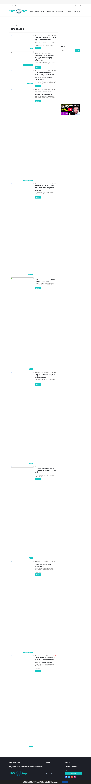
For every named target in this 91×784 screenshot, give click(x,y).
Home (13, 25)
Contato (28, 5)
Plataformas (68, 11)
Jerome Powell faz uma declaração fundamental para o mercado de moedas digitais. (45, 564)
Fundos (31, 11)
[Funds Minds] (18, 11)
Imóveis (37, 11)
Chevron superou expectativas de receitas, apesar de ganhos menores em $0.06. (45, 470)
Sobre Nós (33, 5)
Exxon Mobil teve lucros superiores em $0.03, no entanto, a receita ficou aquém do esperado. (45, 375)
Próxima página (52, 752)
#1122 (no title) (13, 5)
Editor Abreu (38, 35)
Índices (42, 11)
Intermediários (50, 11)
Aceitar (64, 782)
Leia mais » (38, 47)
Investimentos (59, 11)
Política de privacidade (21, 5)
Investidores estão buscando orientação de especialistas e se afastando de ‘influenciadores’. (44, 92)
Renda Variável (77, 11)
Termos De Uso (39, 5)
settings (56, 782)
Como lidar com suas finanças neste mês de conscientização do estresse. (45, 39)
